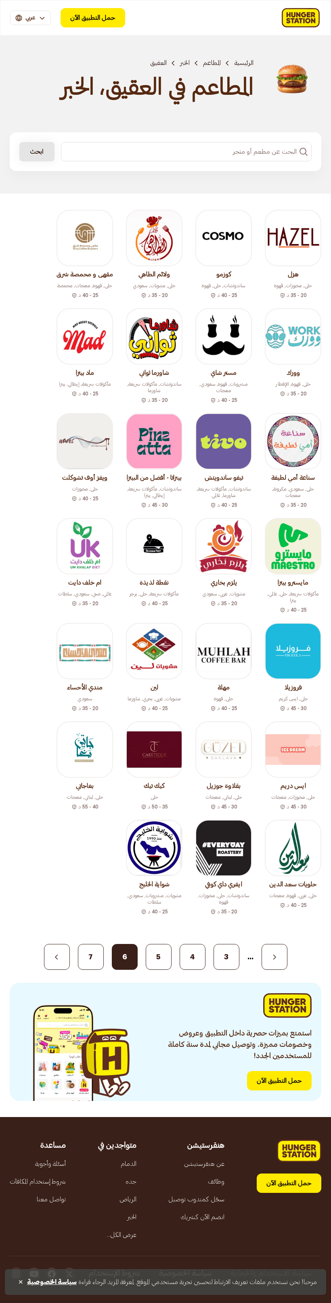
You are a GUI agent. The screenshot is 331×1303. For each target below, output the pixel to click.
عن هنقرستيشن (204, 1164)
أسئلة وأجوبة (50, 1164)
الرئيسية (243, 63)
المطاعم (212, 63)
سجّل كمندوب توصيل (196, 1199)
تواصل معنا (51, 1199)
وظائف (216, 1181)
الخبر (185, 63)
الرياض (127, 1199)
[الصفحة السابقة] (274, 957)
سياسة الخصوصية (52, 1282)
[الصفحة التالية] (57, 957)
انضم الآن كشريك (202, 1217)
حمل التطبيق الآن (92, 18)
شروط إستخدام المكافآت (38, 1181)
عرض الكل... (121, 1235)
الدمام (128, 1164)
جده (131, 1181)
